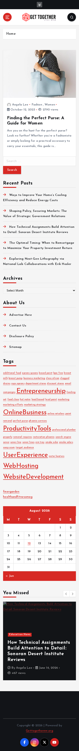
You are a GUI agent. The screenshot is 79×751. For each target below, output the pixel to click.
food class (13, 399)
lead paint (51, 399)
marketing (63, 399)
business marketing (34, 378)
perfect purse (20, 421)
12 (29, 543)
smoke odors (66, 442)
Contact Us (17, 325)
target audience (25, 447)
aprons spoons (30, 373)
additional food (12, 373)
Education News (20, 634)
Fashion (37, 104)
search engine (63, 437)
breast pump (16, 378)
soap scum (9, 447)
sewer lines (28, 442)
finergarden (11, 491)
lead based (38, 399)
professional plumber (64, 430)
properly (7, 437)
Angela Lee (20, 104)
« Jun (10, 576)
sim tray (39, 442)
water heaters (56, 456)
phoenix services (38, 421)
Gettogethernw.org (39, 730)
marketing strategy (35, 405)
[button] (66, 593)
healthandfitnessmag (17, 497)
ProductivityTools (27, 429)
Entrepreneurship (41, 391)
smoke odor (51, 442)
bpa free (58, 373)
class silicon (52, 378)
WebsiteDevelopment (33, 477)
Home (11, 34)
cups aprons (18, 383)
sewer (6, 442)
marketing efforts (13, 405)
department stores (35, 383)
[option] (39, 641)
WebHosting (20, 466)
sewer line (15, 442)
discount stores (55, 383)
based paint (45, 373)
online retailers (55, 414)
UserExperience (25, 455)
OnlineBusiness (25, 412)
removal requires (22, 437)
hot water (25, 399)
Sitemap (15, 347)
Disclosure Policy (21, 336)
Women (50, 104)
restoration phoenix (44, 437)
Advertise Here (20, 315)
